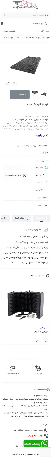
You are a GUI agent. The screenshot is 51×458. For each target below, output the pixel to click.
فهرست (41, 30)
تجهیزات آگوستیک (29, 37)
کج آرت (15, 454)
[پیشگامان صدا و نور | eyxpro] (25, 5)
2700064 (35, 436)
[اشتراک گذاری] (14, 83)
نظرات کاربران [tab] (19, 218)
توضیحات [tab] (39, 218)
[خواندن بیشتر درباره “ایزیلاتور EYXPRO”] (46, 340)
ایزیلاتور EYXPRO (41, 331)
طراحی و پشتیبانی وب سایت (28, 454)
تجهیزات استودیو (44, 37)
